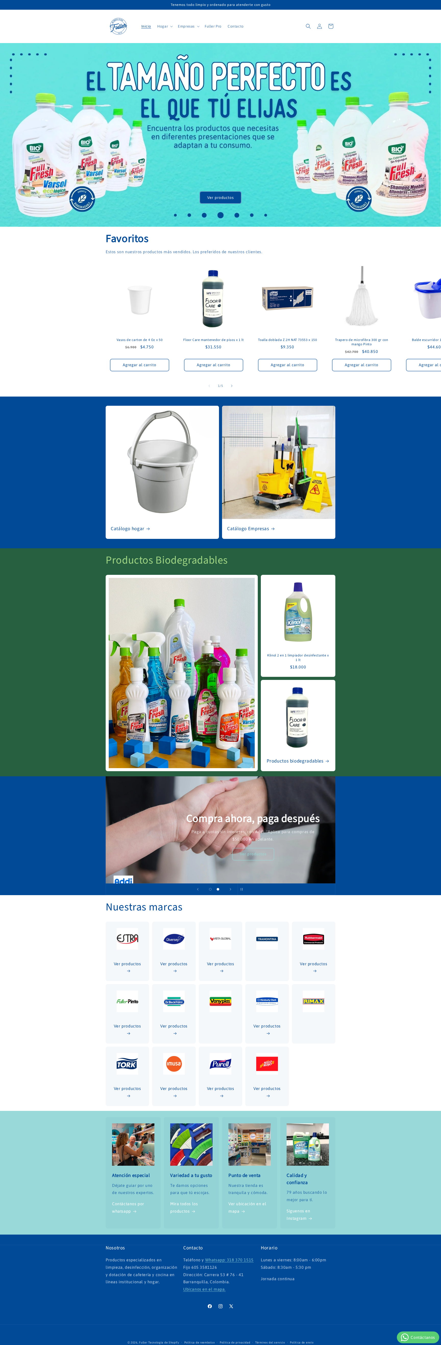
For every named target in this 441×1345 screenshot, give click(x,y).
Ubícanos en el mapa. (204, 1289)
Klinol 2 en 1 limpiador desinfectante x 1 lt (298, 657)
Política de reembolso (199, 1342)
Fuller (143, 1342)
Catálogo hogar (127, 529)
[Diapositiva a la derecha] (231, 385)
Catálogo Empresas (248, 529)
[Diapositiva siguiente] (230, 889)
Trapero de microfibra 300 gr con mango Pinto (361, 342)
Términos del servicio (270, 1342)
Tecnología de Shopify (163, 1342)
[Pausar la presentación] (243, 889)
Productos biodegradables (295, 761)
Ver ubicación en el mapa (247, 1208)
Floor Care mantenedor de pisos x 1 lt (213, 340)
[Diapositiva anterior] (197, 889)
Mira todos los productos (184, 1208)
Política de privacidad (235, 1342)
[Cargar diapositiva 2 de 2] (218, 889)
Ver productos (220, 197)
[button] (164, 26)
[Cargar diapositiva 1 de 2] (210, 889)
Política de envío (301, 1342)
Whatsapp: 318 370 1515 (229, 1260)
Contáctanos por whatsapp (128, 1208)
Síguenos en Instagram (298, 1215)
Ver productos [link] (267, 1088)
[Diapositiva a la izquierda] (209, 385)
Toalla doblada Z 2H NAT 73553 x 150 (287, 340)
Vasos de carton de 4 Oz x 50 (140, 340)
